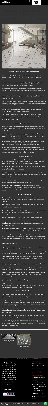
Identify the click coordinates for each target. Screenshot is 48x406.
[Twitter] (43, 4)
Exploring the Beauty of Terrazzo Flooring (9, 341)
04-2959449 (39, 372)
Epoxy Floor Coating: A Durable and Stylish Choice (24, 347)
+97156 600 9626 (39, 369)
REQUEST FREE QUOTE (36, 2)
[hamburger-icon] (31, 1)
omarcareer (15, 18)
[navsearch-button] (3, 399)
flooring (35, 18)
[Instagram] (46, 4)
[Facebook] (43, 1)
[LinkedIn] (46, 1)
